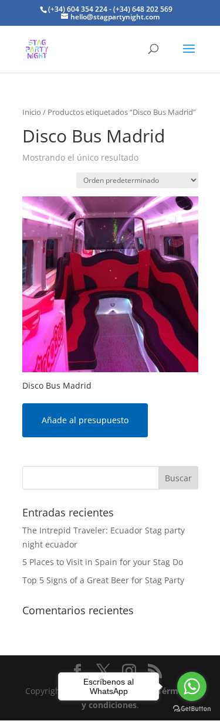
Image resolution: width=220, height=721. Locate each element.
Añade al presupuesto (85, 420)
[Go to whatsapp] (192, 686)
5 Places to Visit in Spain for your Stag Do (102, 561)
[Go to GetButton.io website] (192, 709)
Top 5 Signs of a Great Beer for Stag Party (103, 580)
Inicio (31, 112)
